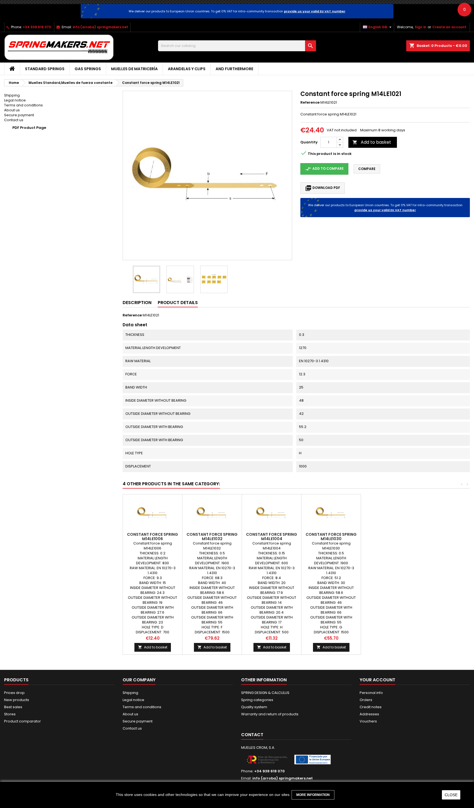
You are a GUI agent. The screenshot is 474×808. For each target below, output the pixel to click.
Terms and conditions (23, 105)
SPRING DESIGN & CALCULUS (265, 692)
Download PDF (322, 188)
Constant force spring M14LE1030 (331, 536)
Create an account (449, 27)
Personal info (371, 692)
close (451, 795)
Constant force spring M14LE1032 (212, 536)
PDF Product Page (29, 127)
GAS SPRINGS (88, 69)
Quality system (254, 707)
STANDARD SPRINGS (44, 69)
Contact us (13, 120)
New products (16, 699)
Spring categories (257, 699)
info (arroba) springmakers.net (100, 27)
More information (313, 795)
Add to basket (371, 142)
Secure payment (19, 115)
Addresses (369, 714)
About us (12, 110)
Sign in (420, 27)
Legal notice (15, 100)
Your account (377, 680)
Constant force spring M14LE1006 (152, 536)
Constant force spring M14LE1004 (271, 536)
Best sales (13, 707)
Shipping (12, 95)
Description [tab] (137, 302)
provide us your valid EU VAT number (314, 11)
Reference (310, 102)
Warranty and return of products (269, 714)
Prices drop (14, 692)
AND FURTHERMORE (234, 69)
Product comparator (22, 721)
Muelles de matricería (134, 69)
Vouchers (368, 721)
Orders (366, 699)
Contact (252, 735)
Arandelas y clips (186, 69)
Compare (367, 168)
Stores (10, 714)
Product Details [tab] (178, 302)
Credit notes (371, 707)
